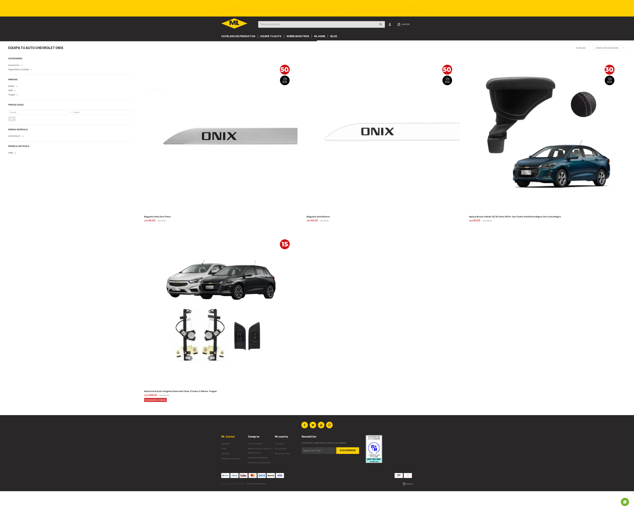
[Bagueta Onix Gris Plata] (220, 135)
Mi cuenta (279, 444)
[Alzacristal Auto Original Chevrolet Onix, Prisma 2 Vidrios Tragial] (220, 309)
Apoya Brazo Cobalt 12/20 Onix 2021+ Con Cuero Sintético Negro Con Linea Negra (515, 216)
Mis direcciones (282, 453)
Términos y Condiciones (259, 462)
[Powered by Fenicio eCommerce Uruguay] (408, 483)
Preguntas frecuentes (258, 458)
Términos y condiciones (256, 484)
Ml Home (319, 36)
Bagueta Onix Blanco (318, 216)
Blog (333, 36)
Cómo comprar (255, 444)
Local (223, 448)
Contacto (225, 453)
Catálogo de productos (238, 36)
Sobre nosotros (297, 36)
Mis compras (281, 448)
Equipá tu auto (270, 36)
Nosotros (225, 444)
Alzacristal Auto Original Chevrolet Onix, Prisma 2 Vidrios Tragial (180, 391)
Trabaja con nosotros (231, 458)
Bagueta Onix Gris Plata (157, 216)
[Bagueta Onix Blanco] (382, 135)
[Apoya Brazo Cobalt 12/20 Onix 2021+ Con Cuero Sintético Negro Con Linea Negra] (544, 135)
